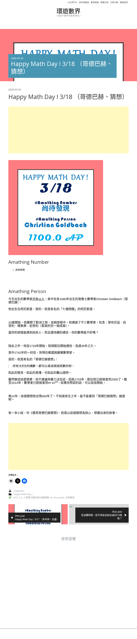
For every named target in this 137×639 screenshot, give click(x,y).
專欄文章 (104, 2)
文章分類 (114, 2)
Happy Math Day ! (23, 494)
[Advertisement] (68, 129)
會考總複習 (84, 2)
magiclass (19, 490)
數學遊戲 (95, 2)
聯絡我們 (124, 2)
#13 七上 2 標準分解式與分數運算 (31, 497)
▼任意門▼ (72, 2)
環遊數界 (68, 11)
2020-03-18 (17, 58)
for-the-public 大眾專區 (62, 497)
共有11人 (38, 299)
